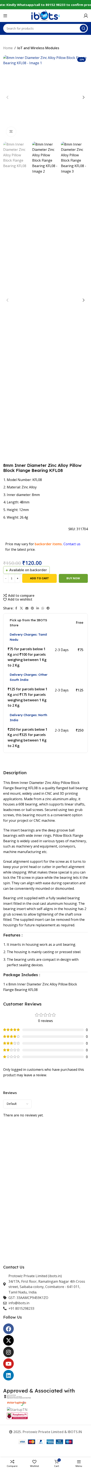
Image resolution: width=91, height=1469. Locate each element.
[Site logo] (45, 15)
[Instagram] (8, 1352)
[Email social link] (27, 608)
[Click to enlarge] (11, 131)
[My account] (85, 15)
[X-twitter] (8, 1340)
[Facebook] (8, 1328)
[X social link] (21, 608)
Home (8, 48)
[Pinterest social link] (32, 608)
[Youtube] (8, 1363)
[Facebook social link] (16, 608)
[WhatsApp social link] (42, 608)
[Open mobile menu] (5, 15)
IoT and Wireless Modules (38, 48)
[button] (7, 97)
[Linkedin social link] (37, 608)
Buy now (73, 578)
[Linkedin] (8, 1375)
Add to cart (39, 578)
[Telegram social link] (48, 608)
